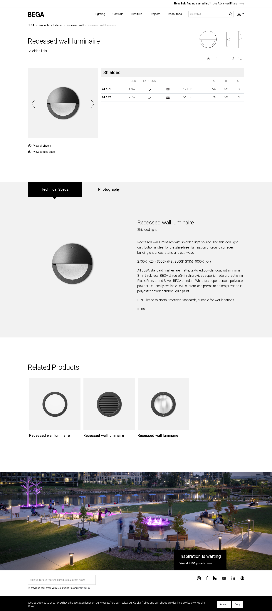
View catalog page (44, 151)
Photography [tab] (109, 189)
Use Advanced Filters (224, 3)
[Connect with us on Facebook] (207, 578)
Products (44, 25)
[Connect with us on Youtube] (224, 578)
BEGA (31, 25)
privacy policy (83, 588)
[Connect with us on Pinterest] (242, 578)
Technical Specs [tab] (55, 189)
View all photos (42, 145)
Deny (238, 604)
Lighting (100, 14)
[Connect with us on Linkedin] (233, 578)
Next (92, 104)
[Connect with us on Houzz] (214, 578)
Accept (224, 604)
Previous (33, 104)
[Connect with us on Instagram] (199, 578)
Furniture (136, 14)
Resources (175, 14)
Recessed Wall (75, 25)
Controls (118, 14)
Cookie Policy (141, 602)
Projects (155, 14)
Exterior (58, 25)
